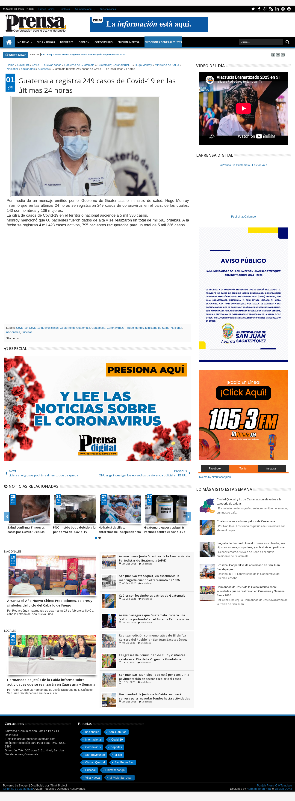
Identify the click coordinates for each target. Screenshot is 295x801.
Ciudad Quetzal (95, 762)
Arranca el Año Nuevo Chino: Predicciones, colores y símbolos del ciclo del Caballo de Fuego (49, 602)
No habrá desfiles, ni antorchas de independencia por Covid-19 (119, 529)
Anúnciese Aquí (83, 9)
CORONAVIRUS (103, 42)
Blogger (24, 785)
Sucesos (26, 332)
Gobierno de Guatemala (75, 327)
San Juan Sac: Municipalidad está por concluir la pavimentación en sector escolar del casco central (154, 677)
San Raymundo (95, 754)
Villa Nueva (92, 777)
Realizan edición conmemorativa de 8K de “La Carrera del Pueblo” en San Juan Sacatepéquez (153, 638)
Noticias (24, 42)
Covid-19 (22, 327)
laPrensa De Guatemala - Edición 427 (243, 165)
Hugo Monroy (135, 327)
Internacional (93, 739)
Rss (271, 9)
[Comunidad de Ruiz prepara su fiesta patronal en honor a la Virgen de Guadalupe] (109, 562)
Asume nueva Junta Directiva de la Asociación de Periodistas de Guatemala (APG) (154, 578)
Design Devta (283, 788)
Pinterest (289, 9)
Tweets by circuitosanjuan (215, 477)
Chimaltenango (115, 770)
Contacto (65, 9)
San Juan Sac (117, 732)
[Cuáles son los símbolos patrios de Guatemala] (109, 621)
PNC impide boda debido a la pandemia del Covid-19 (74, 529)
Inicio (9, 42)
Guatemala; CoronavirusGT (108, 327)
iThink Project (58, 785)
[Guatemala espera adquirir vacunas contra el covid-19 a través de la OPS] (166, 509)
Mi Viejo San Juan (120, 777)
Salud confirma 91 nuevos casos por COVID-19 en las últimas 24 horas (26, 529)
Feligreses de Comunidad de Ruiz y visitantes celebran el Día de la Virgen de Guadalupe (152, 657)
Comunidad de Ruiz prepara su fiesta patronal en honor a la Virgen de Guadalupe (155, 558)
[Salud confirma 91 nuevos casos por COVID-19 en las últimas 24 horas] (29, 509)
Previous (188, 516)
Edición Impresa (128, 42)
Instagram (272, 468)
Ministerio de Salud (157, 327)
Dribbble (283, 9)
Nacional (176, 327)
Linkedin (277, 9)
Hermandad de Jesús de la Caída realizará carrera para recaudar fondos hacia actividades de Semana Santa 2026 (154, 696)
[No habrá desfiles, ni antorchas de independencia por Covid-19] (120, 509)
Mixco (118, 754)
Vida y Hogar (46, 42)
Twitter (253, 9)
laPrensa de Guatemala (18, 788)
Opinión (84, 42)
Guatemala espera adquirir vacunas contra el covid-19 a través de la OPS (165, 529)
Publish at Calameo (243, 216)
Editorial (90, 770)
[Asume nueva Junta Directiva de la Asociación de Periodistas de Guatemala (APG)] (109, 582)
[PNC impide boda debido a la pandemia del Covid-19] (75, 509)
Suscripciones (108, 9)
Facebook (259, 9)
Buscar (287, 42)
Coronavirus (93, 747)
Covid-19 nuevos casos (44, 327)
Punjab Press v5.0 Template (274, 785)
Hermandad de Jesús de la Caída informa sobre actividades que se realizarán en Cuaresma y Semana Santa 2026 (51, 682)
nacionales (13, 332)
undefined (146, 563)
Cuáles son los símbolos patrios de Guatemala (152, 615)
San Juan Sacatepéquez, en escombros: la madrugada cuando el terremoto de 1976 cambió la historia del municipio (149, 597)
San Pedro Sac (124, 762)
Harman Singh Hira (259, 788)
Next (7, 516)
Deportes (67, 42)
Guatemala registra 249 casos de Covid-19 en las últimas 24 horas (97, 85)
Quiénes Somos (46, 9)
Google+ (265, 9)
